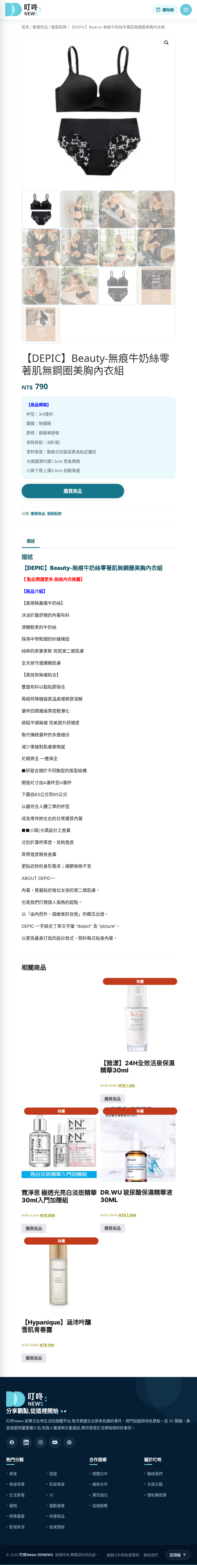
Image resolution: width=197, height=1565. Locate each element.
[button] (186, 10)
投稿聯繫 (100, 1505)
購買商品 (73, 491)
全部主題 (155, 1484)
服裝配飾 (59, 27)
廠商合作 (100, 1484)
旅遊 (53, 1473)
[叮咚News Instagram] (40, 1442)
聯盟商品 (40, 27)
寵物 (13, 1505)
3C (51, 1494)
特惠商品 (57, 1516)
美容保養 (17, 1484)
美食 (13, 1473)
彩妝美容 (57, 1484)
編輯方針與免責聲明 (123, 1554)
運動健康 (57, 1505)
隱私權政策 (156, 1494)
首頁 (25, 27)
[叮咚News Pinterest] (69, 1442)
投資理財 (57, 1526)
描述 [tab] (31, 541)
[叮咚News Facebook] (11, 1442)
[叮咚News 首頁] (24, 10)
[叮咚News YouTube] (55, 1442)
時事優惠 (17, 1516)
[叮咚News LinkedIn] (26, 1442)
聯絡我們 (155, 1473)
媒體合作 (100, 1473)
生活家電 (17, 1494)
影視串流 (17, 1526)
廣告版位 (100, 1494)
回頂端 (175, 1554)
